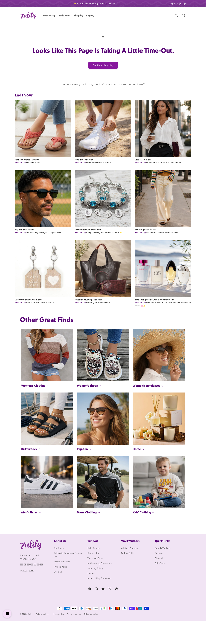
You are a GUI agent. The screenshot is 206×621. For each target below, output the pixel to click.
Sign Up (181, 3)
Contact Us (93, 553)
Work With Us (130, 541)
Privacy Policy (61, 567)
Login (172, 3)
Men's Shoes (29, 512)
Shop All (159, 558)
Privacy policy (57, 614)
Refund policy (42, 614)
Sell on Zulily (127, 553)
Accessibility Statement (99, 578)
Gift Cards (160, 563)
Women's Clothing (33, 385)
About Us (60, 541)
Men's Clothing (87, 512)
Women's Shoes (87, 385)
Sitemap (58, 572)
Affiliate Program (129, 548)
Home (137, 449)
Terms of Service (62, 561)
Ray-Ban (82, 449)
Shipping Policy (95, 568)
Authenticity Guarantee (99, 563)
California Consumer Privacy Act (68, 555)
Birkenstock (29, 449)
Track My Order (95, 558)
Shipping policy (91, 614)
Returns (91, 573)
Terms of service (74, 614)
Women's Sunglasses (146, 385)
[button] (85, 15)
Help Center (93, 548)
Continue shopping (103, 65)
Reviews (159, 553)
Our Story (59, 548)
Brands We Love (163, 548)
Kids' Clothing (142, 512)
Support (92, 541)
